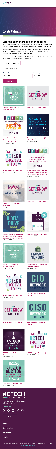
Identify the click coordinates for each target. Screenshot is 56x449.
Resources (7, 432)
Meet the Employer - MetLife (37, 234)
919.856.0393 (7, 406)
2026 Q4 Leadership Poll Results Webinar (11, 266)
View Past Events (10, 63)
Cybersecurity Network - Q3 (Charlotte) (36, 139)
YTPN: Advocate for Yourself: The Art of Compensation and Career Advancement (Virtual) (37, 172)
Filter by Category (8, 73)
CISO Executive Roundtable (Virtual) (36, 323)
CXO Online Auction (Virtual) (12, 383)
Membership (8, 427)
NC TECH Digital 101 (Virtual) (12, 170)
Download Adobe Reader (28, 445)
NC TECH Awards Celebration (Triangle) (13, 354)
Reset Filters (10, 81)
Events (5, 436)
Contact (10, 416)
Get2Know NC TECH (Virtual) (36, 107)
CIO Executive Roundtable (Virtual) (36, 294)
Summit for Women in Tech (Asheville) (12, 204)
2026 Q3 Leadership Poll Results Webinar (11, 108)
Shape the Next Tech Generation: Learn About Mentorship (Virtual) (11, 140)
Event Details (14, 95)
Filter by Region (37, 73)
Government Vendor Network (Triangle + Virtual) (37, 266)
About (5, 423)
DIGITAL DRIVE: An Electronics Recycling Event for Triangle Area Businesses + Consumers (13, 236)
